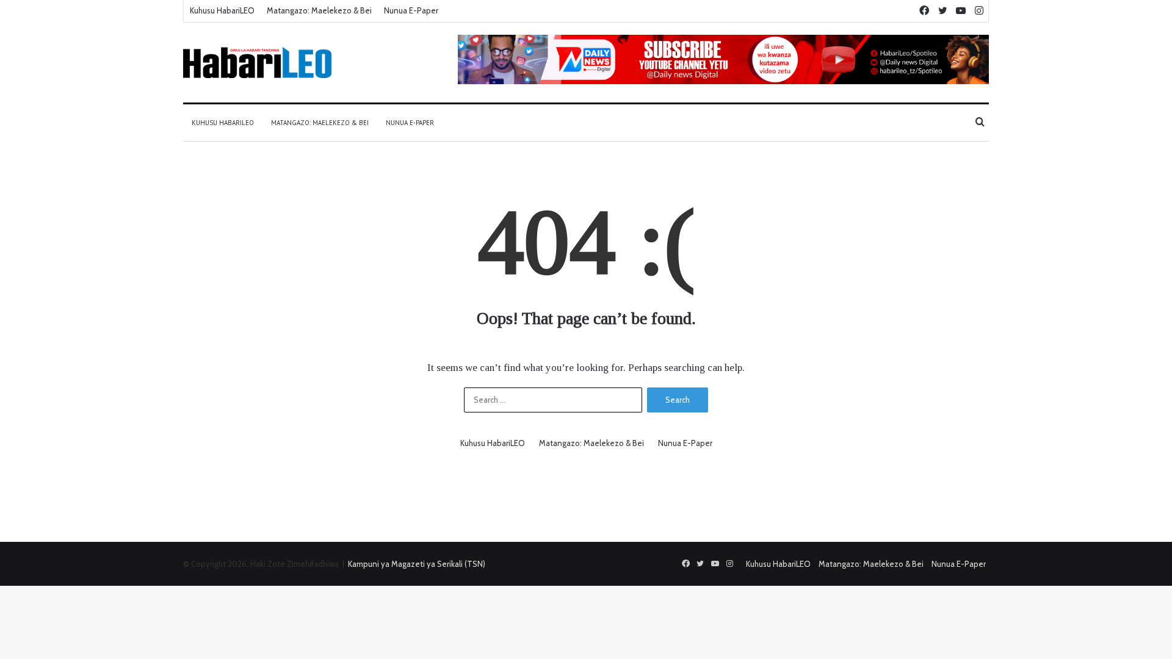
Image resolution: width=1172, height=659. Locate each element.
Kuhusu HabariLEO (222, 10)
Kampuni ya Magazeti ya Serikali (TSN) (416, 564)
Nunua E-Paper (411, 10)
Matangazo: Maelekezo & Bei (319, 10)
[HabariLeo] (257, 62)
